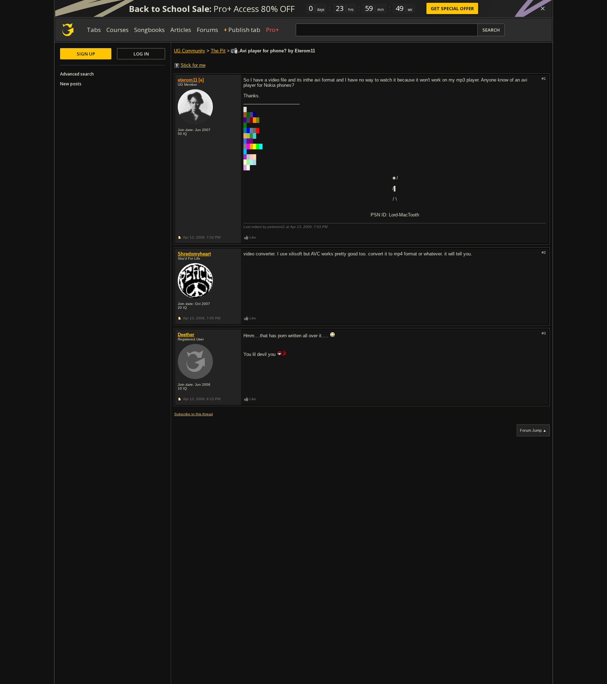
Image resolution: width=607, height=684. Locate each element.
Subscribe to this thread (193, 414)
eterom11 (187, 80)
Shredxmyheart (194, 253)
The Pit (218, 50)
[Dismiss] (542, 8)
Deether (186, 334)
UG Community (189, 50)
